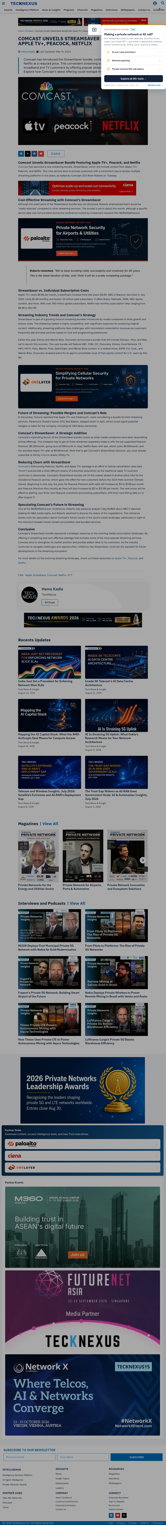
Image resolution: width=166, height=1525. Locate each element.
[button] (159, 9)
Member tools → (155, 85)
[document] (83, 762)
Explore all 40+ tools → (133, 78)
